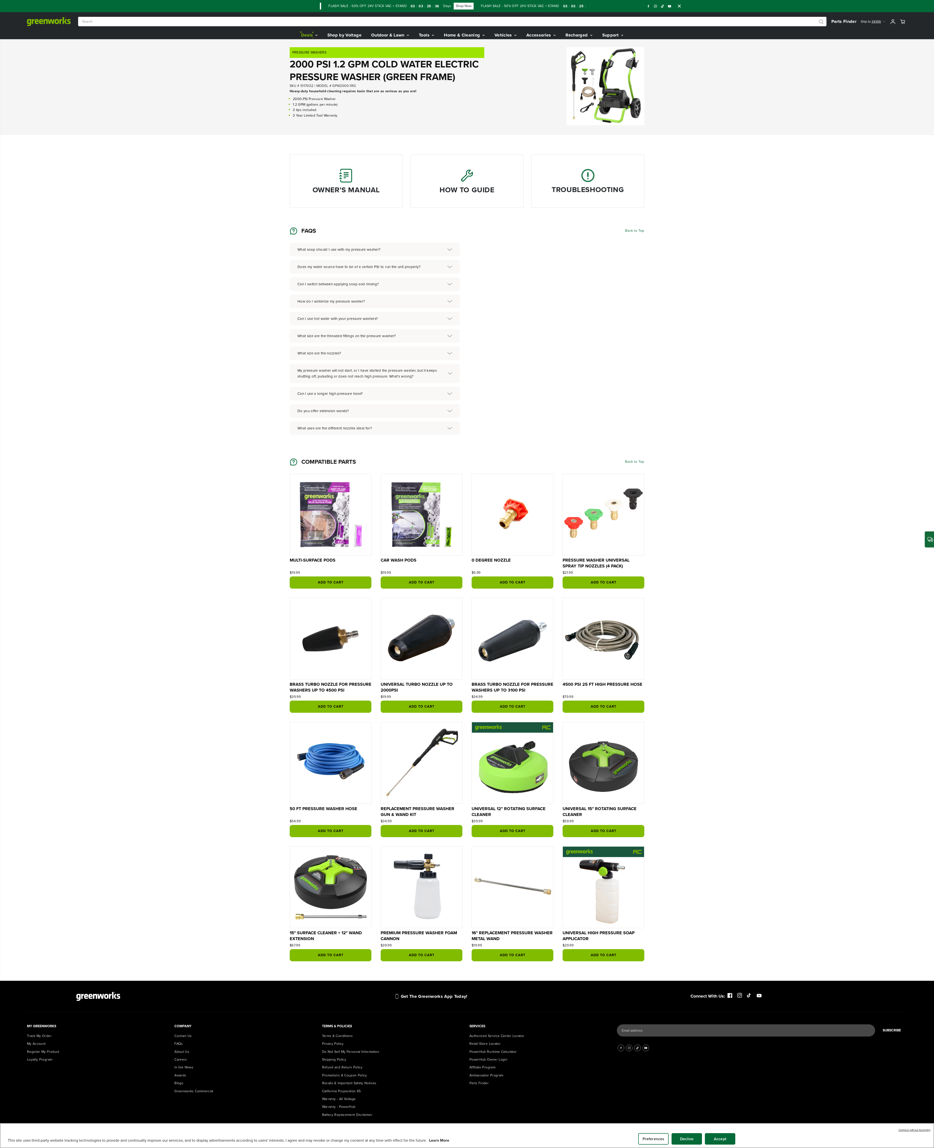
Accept (720, 1139)
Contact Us (183, 1035)
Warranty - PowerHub (339, 1106)
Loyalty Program (39, 1059)
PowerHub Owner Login (488, 1059)
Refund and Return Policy (342, 1067)
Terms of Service (841, 1069)
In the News (183, 1067)
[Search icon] (821, 22)
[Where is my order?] (929, 539)
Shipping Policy (334, 1059)
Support (611, 35)
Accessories (539, 35)
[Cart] (902, 21)
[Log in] (893, 21)
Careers (180, 1059)
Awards (180, 1075)
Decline (686, 1139)
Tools (425, 35)
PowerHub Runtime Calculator (493, 1051)
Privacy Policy (333, 1043)
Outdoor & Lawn (388, 35)
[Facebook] (648, 6)
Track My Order (39, 1035)
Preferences (654, 1139)
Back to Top (634, 230)
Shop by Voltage (344, 35)
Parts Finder (843, 21)
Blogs (178, 1083)
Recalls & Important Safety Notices (349, 1083)
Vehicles (503, 35)
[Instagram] (655, 6)
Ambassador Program (486, 1075)
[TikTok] (662, 6)
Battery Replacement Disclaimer (347, 1114)
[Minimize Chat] (923, 1027)
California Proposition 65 (341, 1091)
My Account (36, 1043)
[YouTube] (670, 6)
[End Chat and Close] (920, 1020)
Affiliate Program (482, 1067)
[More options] (822, 1027)
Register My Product (43, 1051)
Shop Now (435, 6)
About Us (181, 1051)
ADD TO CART (330, 582)
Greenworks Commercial (193, 1091)
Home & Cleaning (462, 35)
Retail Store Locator (485, 1043)
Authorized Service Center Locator (496, 1035)
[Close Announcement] (679, 6)
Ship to (871, 21)
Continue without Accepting (914, 1130)
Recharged (577, 35)
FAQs (178, 1043)
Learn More (439, 1140)
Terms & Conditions (337, 1035)
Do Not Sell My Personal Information (350, 1051)
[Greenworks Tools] (49, 21)
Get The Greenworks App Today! (434, 996)
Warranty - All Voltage (339, 1099)
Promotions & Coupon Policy (344, 1075)
